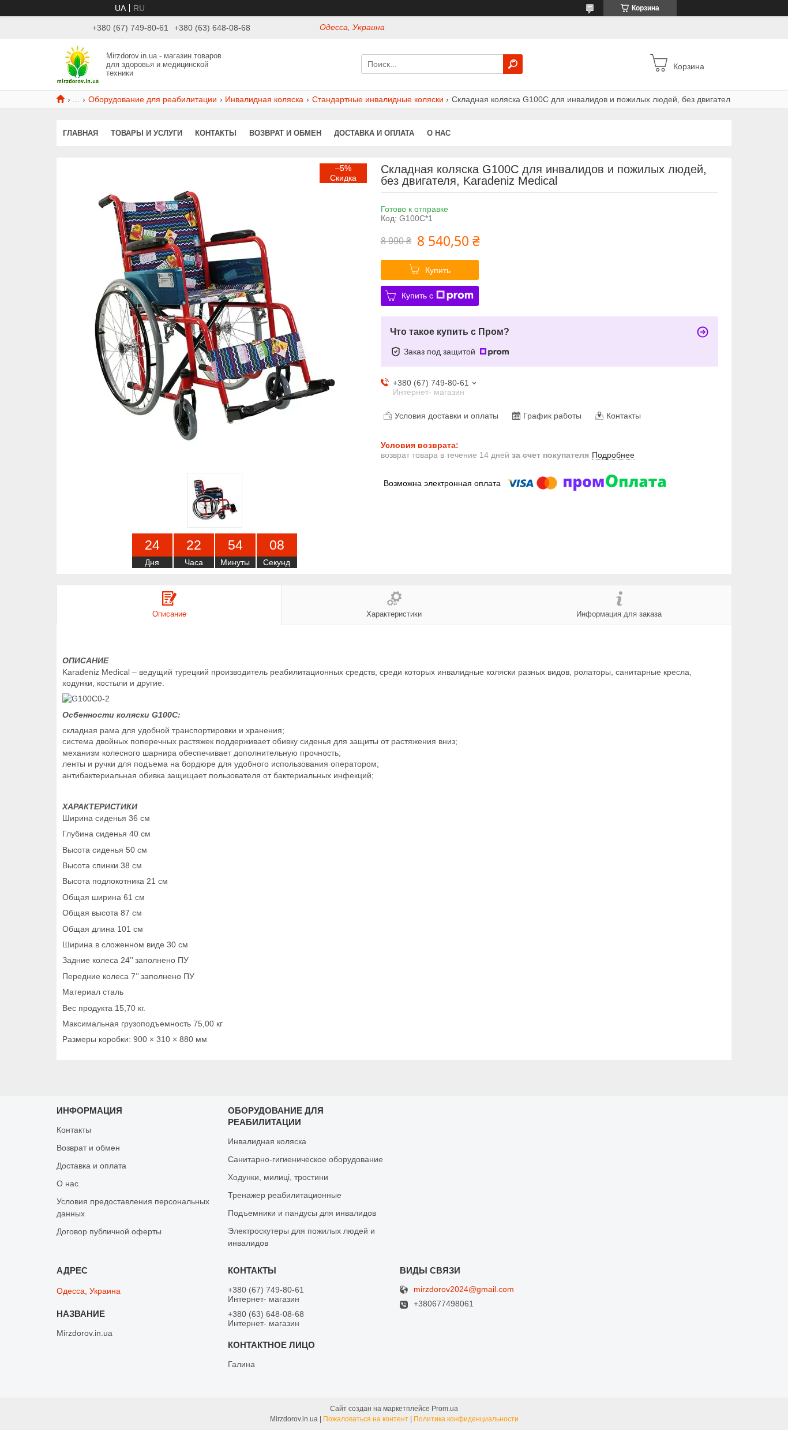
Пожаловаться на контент (365, 1419)
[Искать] (513, 64)
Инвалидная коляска (264, 99)
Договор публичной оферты (109, 1231)
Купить (438, 270)
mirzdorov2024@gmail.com (464, 1289)
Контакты (216, 133)
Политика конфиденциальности (466, 1419)
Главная (80, 133)
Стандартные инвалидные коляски (378, 99)
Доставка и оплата (374, 133)
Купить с (417, 295)
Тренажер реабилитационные (285, 1195)
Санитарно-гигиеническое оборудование (305, 1159)
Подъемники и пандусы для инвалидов (302, 1213)
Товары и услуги (146, 133)
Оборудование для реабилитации (152, 99)
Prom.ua (444, 1409)
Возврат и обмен (285, 133)
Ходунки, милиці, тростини (278, 1177)
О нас (439, 133)
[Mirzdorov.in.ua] (78, 63)
